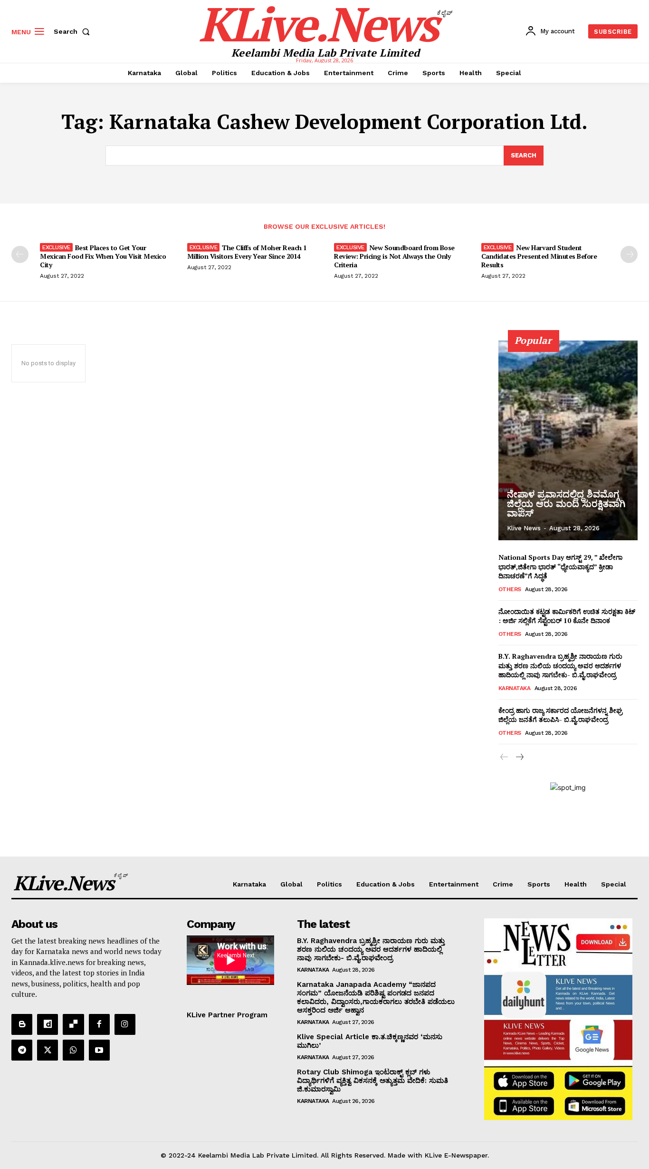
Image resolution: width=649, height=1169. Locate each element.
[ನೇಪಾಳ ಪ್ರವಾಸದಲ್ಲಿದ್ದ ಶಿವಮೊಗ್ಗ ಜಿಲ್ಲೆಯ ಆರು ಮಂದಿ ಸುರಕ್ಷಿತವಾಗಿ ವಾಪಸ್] (568, 440)
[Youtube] (99, 1050)
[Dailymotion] (47, 1024)
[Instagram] (125, 1024)
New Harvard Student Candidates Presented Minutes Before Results (539, 256)
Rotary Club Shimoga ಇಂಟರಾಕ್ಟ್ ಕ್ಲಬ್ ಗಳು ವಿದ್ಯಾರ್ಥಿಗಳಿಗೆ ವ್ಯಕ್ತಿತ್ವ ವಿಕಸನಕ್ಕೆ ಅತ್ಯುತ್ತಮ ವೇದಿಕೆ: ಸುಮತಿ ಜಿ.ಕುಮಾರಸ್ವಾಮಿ (372, 1080)
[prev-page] (20, 254)
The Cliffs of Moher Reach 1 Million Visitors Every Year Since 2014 (247, 252)
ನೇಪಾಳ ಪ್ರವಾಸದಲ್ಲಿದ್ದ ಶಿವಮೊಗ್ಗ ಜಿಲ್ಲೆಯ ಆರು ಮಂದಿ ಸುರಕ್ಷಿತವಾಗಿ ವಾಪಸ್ (566, 503)
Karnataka (514, 688)
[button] (74, 31)
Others (509, 589)
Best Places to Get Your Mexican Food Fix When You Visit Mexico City (103, 256)
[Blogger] (21, 1024)
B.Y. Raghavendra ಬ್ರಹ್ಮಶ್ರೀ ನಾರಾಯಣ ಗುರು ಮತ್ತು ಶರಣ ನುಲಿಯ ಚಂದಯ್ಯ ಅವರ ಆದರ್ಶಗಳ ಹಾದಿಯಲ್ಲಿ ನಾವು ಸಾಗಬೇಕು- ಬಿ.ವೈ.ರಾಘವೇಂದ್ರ (560, 665)
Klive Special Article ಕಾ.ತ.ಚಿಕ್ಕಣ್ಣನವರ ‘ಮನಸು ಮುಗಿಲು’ (369, 1041)
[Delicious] (73, 1024)
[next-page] (629, 254)
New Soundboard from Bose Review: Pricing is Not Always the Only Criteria (394, 256)
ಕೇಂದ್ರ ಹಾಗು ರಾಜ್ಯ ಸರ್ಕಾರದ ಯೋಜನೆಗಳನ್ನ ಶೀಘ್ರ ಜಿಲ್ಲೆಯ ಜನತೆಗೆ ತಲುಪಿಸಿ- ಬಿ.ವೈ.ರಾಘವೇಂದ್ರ (560, 715)
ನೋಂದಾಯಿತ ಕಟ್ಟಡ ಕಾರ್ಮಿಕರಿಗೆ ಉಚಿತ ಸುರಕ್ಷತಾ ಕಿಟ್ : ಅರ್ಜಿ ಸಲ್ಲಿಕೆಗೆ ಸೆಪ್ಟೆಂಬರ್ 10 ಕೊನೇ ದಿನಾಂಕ (566, 616)
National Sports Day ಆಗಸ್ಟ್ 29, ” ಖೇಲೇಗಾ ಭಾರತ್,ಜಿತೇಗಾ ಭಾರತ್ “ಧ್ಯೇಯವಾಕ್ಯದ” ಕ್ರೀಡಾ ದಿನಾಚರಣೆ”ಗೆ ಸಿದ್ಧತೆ (560, 566)
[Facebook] (99, 1024)
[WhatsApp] (73, 1050)
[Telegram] (21, 1050)
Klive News (524, 528)
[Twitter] (47, 1050)
